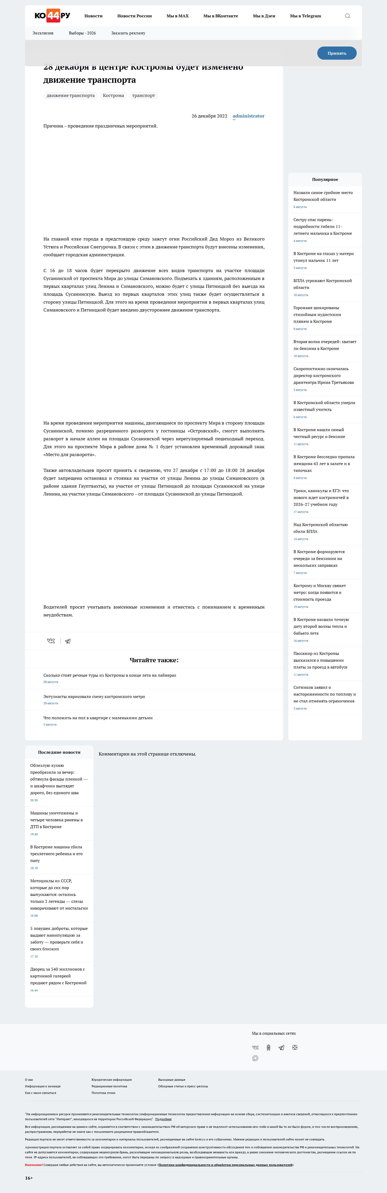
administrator (249, 116)
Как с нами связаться (40, 1093)
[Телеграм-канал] (281, 1047)
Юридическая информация (112, 1080)
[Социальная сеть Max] (255, 1058)
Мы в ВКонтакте (221, 15)
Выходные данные (171, 1080)
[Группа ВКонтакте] (255, 1047)
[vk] (51, 641)
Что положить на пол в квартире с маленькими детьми (98, 720)
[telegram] (69, 641)
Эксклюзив (43, 32)
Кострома (113, 95)
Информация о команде (43, 1086)
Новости (94, 15)
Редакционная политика (109, 1086)
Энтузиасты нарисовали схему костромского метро (94, 699)
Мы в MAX (178, 15)
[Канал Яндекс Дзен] (294, 1047)
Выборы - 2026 (82, 32)
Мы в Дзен (264, 15)
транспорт (143, 95)
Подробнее (163, 1119)
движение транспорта (71, 95)
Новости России (134, 15)
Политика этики (103, 1093)
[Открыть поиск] (347, 16)
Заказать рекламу (128, 32)
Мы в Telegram (305, 15)
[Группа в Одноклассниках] (268, 1047)
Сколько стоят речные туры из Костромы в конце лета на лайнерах (109, 678)
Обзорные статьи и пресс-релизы (183, 1086)
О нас (29, 1080)
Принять (337, 53)
